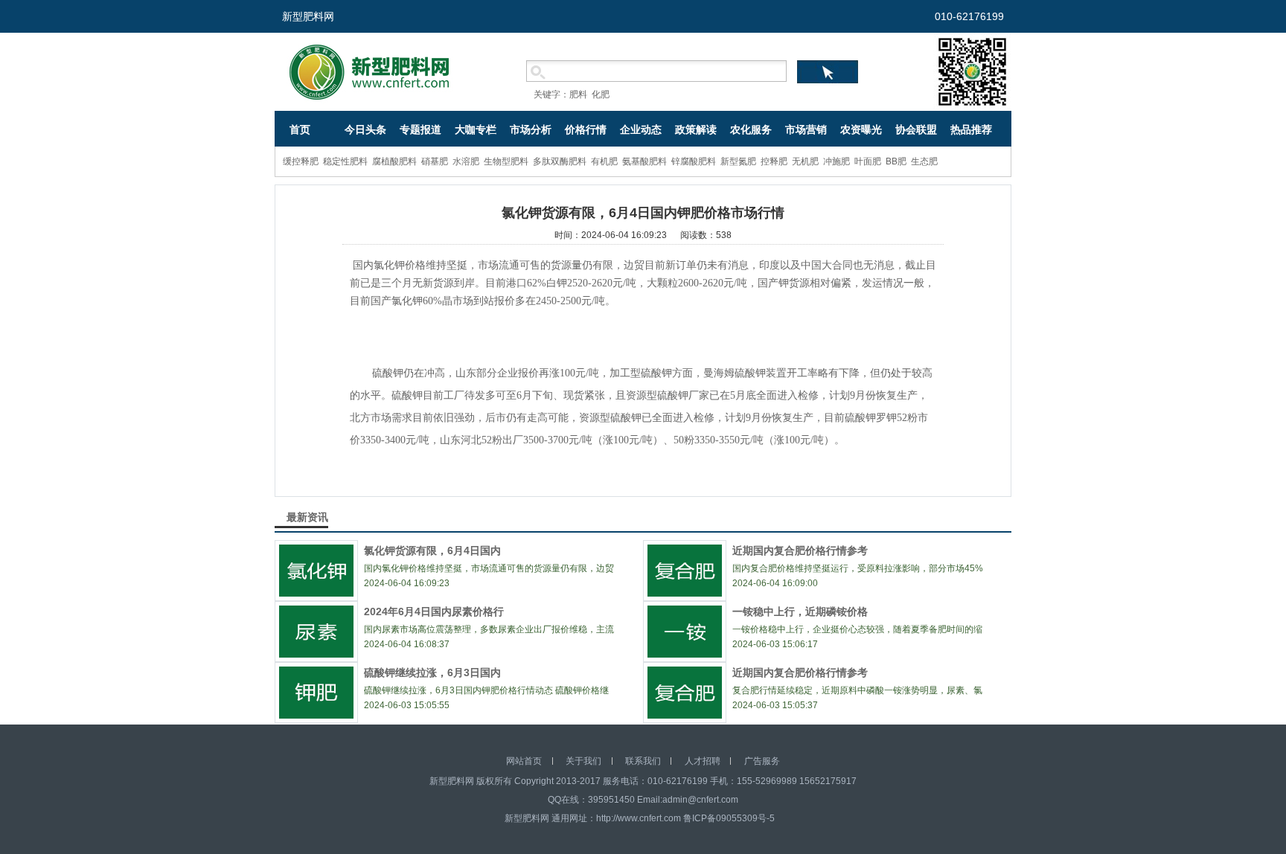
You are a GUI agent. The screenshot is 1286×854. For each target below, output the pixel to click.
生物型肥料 (506, 161)
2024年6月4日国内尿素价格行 (434, 611)
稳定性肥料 (345, 161)
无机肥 (805, 161)
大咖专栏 (475, 129)
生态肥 (924, 161)
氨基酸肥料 (644, 161)
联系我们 (643, 761)
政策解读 (696, 129)
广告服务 (762, 761)
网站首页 (524, 761)
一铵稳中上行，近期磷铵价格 (800, 611)
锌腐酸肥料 (693, 161)
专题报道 (420, 129)
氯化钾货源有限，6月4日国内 (432, 550)
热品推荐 (971, 129)
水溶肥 (465, 161)
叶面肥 (867, 161)
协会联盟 (916, 129)
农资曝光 (861, 129)
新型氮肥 (738, 161)
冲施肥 (836, 161)
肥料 (578, 94)
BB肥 (896, 161)
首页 (299, 129)
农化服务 (751, 129)
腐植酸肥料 (394, 161)
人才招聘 (702, 761)
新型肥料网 (308, 16)
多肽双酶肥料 (559, 161)
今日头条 (365, 129)
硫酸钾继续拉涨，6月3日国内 (432, 672)
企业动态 (641, 129)
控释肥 (774, 161)
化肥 (601, 94)
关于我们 (583, 761)
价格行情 (586, 129)
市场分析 (530, 129)
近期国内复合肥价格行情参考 (800, 550)
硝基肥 (434, 161)
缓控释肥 (301, 161)
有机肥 (604, 161)
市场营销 (806, 129)
